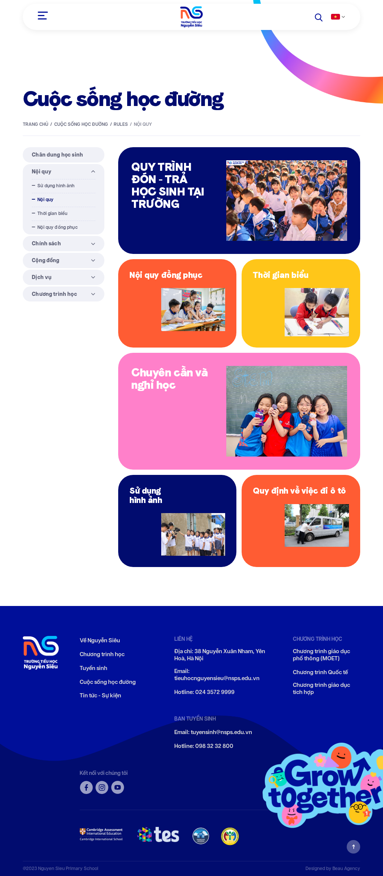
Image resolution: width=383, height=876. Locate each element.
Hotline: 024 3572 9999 (204, 692)
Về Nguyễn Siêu (100, 640)
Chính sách (46, 243)
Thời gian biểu (52, 213)
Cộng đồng (45, 260)
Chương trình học (54, 294)
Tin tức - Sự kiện (100, 695)
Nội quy (41, 171)
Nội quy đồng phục (57, 227)
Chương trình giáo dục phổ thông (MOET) (321, 655)
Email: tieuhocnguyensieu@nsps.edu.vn (217, 675)
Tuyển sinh (93, 668)
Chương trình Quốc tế (320, 672)
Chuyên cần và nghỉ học (169, 378)
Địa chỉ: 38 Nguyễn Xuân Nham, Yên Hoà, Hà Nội (219, 655)
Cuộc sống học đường (81, 124)
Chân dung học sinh (57, 154)
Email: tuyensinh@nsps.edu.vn (213, 732)
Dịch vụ (42, 277)
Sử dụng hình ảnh (55, 185)
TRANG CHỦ (35, 124)
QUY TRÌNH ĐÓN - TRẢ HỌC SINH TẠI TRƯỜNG (167, 185)
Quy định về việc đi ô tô (299, 490)
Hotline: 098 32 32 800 (203, 746)
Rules (121, 124)
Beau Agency (346, 868)
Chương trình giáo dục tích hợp (321, 689)
